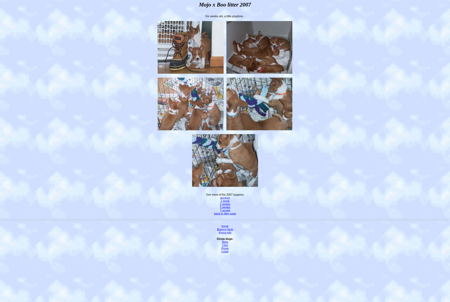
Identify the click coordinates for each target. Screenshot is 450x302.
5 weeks (225, 207)
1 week (225, 200)
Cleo (225, 245)
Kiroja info (225, 232)
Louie (225, 251)
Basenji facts (225, 229)
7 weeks (225, 210)
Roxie (225, 248)
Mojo (225, 242)
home (225, 226)
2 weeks (225, 204)
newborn (225, 197)
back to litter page (225, 213)
